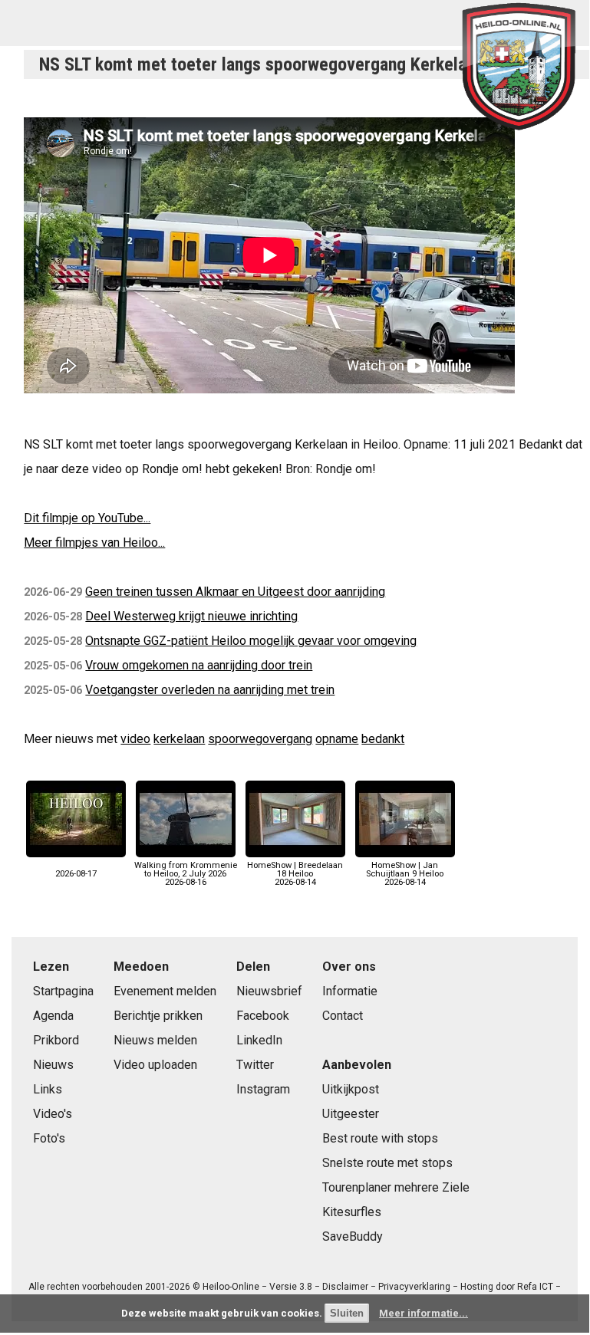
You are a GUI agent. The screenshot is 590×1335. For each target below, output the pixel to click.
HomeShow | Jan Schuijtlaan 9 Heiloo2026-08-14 (404, 873)
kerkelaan (179, 739)
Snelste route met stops (387, 1163)
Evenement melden (165, 991)
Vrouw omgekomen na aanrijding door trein (198, 665)
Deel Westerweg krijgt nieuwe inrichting (191, 616)
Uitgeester (350, 1113)
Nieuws (53, 1064)
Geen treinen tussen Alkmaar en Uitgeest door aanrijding (235, 591)
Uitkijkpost (350, 1089)
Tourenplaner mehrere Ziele (396, 1187)
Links (47, 1089)
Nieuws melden (155, 1040)
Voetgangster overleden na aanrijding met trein (210, 689)
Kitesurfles (351, 1212)
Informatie (349, 991)
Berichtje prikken (158, 1015)
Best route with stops (380, 1138)
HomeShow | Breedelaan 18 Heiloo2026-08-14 (295, 873)
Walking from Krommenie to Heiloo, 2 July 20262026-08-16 (185, 873)
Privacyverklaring (414, 1286)
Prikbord (56, 1040)
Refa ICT (535, 1286)
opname (336, 739)
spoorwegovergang (260, 739)
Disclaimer (345, 1286)
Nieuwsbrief (269, 991)
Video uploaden (155, 1064)
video (135, 739)
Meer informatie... (423, 1313)
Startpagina (63, 991)
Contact (342, 1015)
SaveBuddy (352, 1236)
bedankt (382, 739)
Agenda (53, 1015)
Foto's (49, 1138)
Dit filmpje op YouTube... (87, 518)
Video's (52, 1113)
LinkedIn (259, 1040)
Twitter (255, 1064)
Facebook (262, 1015)
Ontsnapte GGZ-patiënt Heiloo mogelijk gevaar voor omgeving (251, 640)
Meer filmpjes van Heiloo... (94, 542)
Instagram (263, 1089)
